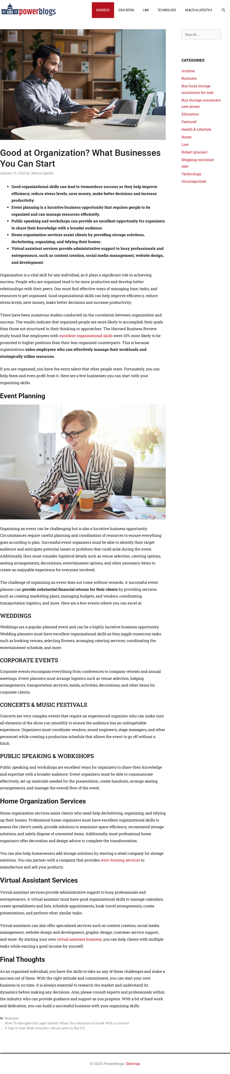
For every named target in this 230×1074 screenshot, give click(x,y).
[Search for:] (201, 34)
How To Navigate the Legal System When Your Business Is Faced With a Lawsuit (67, 1023)
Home (186, 136)
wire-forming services (120, 860)
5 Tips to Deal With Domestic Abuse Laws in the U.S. (45, 1028)
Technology (167, 10)
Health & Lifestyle (198, 10)
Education (126, 10)
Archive (188, 70)
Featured (189, 121)
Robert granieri (194, 152)
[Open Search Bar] (223, 10)
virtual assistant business (79, 939)
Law (146, 10)
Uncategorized (193, 181)
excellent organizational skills (86, 335)
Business (103, 10)
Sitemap (133, 1063)
